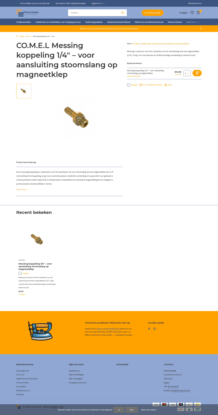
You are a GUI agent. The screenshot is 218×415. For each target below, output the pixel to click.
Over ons (20, 374)
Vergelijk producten (77, 382)
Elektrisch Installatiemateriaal (149, 22)
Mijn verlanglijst (76, 378)
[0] (197, 13)
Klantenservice (195, 3)
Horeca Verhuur (175, 22)
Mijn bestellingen (76, 374)
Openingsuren (22, 370)
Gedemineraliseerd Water (118, 22)
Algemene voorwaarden (27, 378)
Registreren (74, 370)
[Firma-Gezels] (27, 13)
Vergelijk (134, 85)
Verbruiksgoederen (94, 22)
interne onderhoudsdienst (108, 328)
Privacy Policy (22, 382)
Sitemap (20, 394)
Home (27, 36)
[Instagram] (154, 329)
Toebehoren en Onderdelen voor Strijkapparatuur (58, 22)
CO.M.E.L (136, 43)
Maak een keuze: (134, 63)
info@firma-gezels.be (180, 390)
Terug (21, 36)
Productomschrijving (26, 162)
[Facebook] (149, 329)
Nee (131, 410)
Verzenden (21, 386)
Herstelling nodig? (152, 12)
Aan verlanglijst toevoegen (152, 85)
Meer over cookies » (149, 410)
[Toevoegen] (52, 293)
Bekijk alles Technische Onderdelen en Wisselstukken (165, 43)
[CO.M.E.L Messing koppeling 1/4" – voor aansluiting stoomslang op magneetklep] (38, 239)
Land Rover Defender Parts (199, 22)
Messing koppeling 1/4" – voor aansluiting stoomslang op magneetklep (35, 266)
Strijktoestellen (23, 22)
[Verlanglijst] (192, 12)
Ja (119, 410)
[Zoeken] (122, 12)
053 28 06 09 (173, 386)
